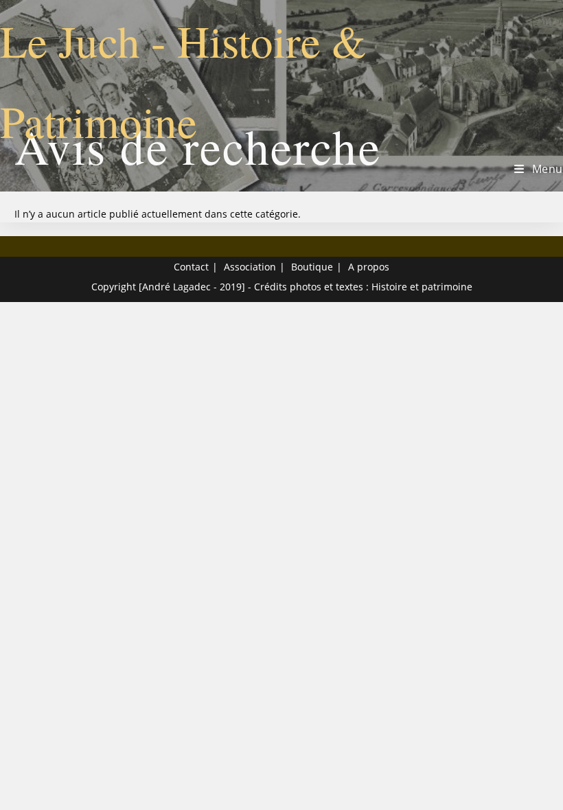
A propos (368, 266)
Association (250, 266)
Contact (191, 266)
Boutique (312, 266)
